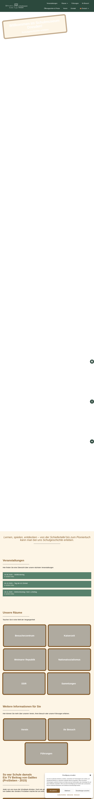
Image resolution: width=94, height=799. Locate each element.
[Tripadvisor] (92, 441)
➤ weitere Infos (9, 576)
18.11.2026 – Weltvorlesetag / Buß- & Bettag (20, 592)
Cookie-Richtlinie (61, 794)
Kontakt (73, 8)
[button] (90, 775)
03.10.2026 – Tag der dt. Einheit (16, 583)
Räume (64, 3)
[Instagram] (92, 402)
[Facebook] (92, 362)
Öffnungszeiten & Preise (52, 8)
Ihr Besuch (85, 3)
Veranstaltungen (52, 3)
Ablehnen (67, 790)
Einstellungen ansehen (82, 790)
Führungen (75, 3)
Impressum (77, 794)
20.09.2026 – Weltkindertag (14, 575)
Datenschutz (70, 794)
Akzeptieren (53, 790)
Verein (65, 8)
